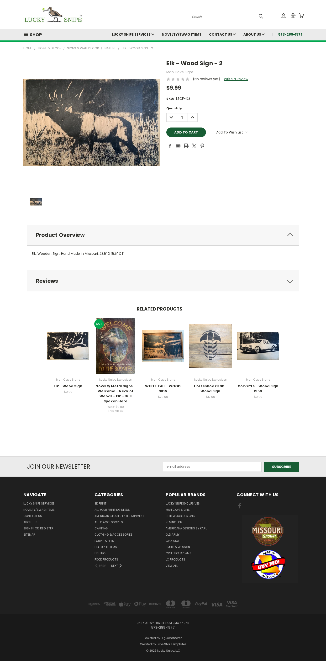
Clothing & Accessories (113, 535)
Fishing (100, 553)
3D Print (100, 503)
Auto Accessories (109, 522)
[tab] (163, 235)
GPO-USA (172, 541)
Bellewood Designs (180, 516)
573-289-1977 (290, 34)
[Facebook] (170, 146)
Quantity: (174, 108)
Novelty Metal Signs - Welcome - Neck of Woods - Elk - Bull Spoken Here (115, 394)
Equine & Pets (104, 541)
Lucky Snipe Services (131, 34)
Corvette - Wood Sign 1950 (258, 389)
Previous (313, 646)
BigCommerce (171, 638)
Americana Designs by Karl (186, 528)
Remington (174, 522)
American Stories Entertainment (119, 516)
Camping (101, 528)
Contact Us (221, 34)
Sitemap (29, 535)
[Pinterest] (202, 146)
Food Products (106, 559)
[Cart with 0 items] (301, 15)
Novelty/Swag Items (181, 34)
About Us (252, 34)
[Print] (186, 146)
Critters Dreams (178, 553)
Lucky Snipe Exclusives (183, 503)
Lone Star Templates (171, 644)
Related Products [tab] (159, 309)
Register (46, 528)
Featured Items (106, 547)
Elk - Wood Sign (68, 386)
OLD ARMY (172, 535)
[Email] (178, 146)
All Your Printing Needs (112, 510)
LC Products (175, 559)
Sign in (28, 528)
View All (172, 566)
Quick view (68, 341)
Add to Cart (68, 350)
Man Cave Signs (178, 510)
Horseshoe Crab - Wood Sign (210, 389)
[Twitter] (194, 146)
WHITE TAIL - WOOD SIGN (163, 389)
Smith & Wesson (178, 547)
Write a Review (236, 79)
